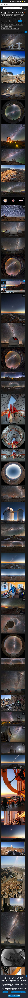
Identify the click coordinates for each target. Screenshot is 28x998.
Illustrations (13, 21)
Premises (24, 22)
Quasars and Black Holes (7, 24)
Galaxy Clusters (5, 21)
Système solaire (18, 24)
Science (13, 1)
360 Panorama (9, 15)
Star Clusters (4, 26)
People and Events (16, 22)
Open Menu (5, 4)
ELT (8, 17)
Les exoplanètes (5, 19)
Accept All (5, 992)
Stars (10, 26)
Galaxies (18, 19)
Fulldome (12, 19)
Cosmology (4, 17)
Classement (21, 32)
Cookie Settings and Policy (14, 995)
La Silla (20, 21)
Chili (22, 15)
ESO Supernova (14, 17)
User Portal (18, 1)
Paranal (8, 22)
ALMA (15, 15)
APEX (19, 15)
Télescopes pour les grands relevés (10, 28)
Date (26, 32)
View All (3, 15)
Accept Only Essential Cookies (18, 992)
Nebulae (3, 22)
